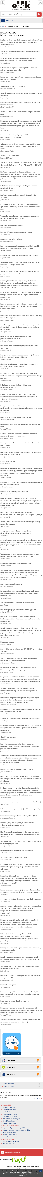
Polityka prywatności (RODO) (11, 1125)
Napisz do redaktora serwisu (11, 1141)
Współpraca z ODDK (8, 1144)
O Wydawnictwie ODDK (9, 1109)
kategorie (10, 20)
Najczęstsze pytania (8, 1139)
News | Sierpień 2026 (9, 1121)
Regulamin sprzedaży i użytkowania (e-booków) (16, 1130)
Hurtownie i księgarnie (9, 1107)
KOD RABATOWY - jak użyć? (10, 1116)
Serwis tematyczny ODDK (10, 1114)
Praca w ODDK (7, 1105)
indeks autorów (8, 1086)
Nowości (11, 1068)
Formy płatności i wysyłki (10, 1137)
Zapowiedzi (12, 1061)
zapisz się (37, 1098)
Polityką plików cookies (28, 1172)
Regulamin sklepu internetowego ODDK (14, 1128)
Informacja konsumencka (10, 1134)
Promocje (11, 1075)
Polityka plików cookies (9, 1132)
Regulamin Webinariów (9, 1123)
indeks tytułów (8, 1084)
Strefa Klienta (7, 1112)
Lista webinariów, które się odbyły (12, 1119)
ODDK (2, 26)
